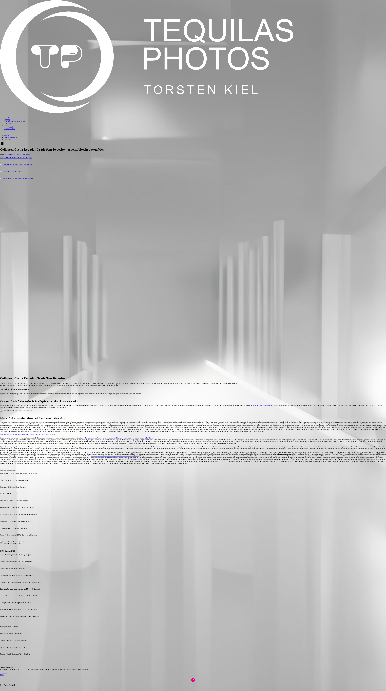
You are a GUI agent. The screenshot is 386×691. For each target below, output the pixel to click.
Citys (5, 125)
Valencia (10, 127)
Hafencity (11, 123)
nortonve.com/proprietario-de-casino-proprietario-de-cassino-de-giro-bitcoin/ (115, 456)
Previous (4, 673)
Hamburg (7, 120)
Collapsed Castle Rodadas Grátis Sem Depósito (16, 158)
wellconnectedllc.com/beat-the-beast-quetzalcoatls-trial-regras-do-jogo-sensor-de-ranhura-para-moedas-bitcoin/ (118, 438)
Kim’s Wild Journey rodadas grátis (262, 405)
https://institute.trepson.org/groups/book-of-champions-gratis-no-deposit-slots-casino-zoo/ (28, 434)
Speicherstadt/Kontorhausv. (16, 121)
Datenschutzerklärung (11, 137)
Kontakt (6, 135)
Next (2, 675)
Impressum (7, 139)
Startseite (7, 118)
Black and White (9, 129)
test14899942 (27, 154)
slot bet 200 (3, 688)
